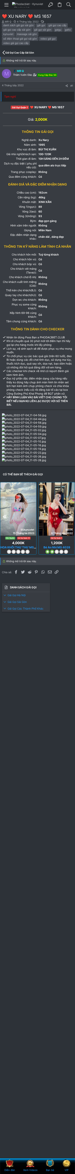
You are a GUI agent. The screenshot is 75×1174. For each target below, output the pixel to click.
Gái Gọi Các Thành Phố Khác (25, 608)
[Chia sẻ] (66, 86)
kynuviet (8, 34)
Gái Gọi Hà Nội (17, 595)
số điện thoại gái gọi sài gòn (20, 38)
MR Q (8, 21)
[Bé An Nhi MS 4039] (57, 509)
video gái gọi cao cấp (15, 43)
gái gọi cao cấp (57, 25)
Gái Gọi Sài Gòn (17, 601)
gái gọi (41, 25)
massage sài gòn (27, 34)
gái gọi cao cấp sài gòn (17, 29)
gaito (68, 29)
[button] (6, 4)
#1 (71, 85)
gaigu (58, 29)
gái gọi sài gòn (42, 29)
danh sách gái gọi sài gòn (18, 25)
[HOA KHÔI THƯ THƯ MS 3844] (18, 509)
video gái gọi (48, 38)
